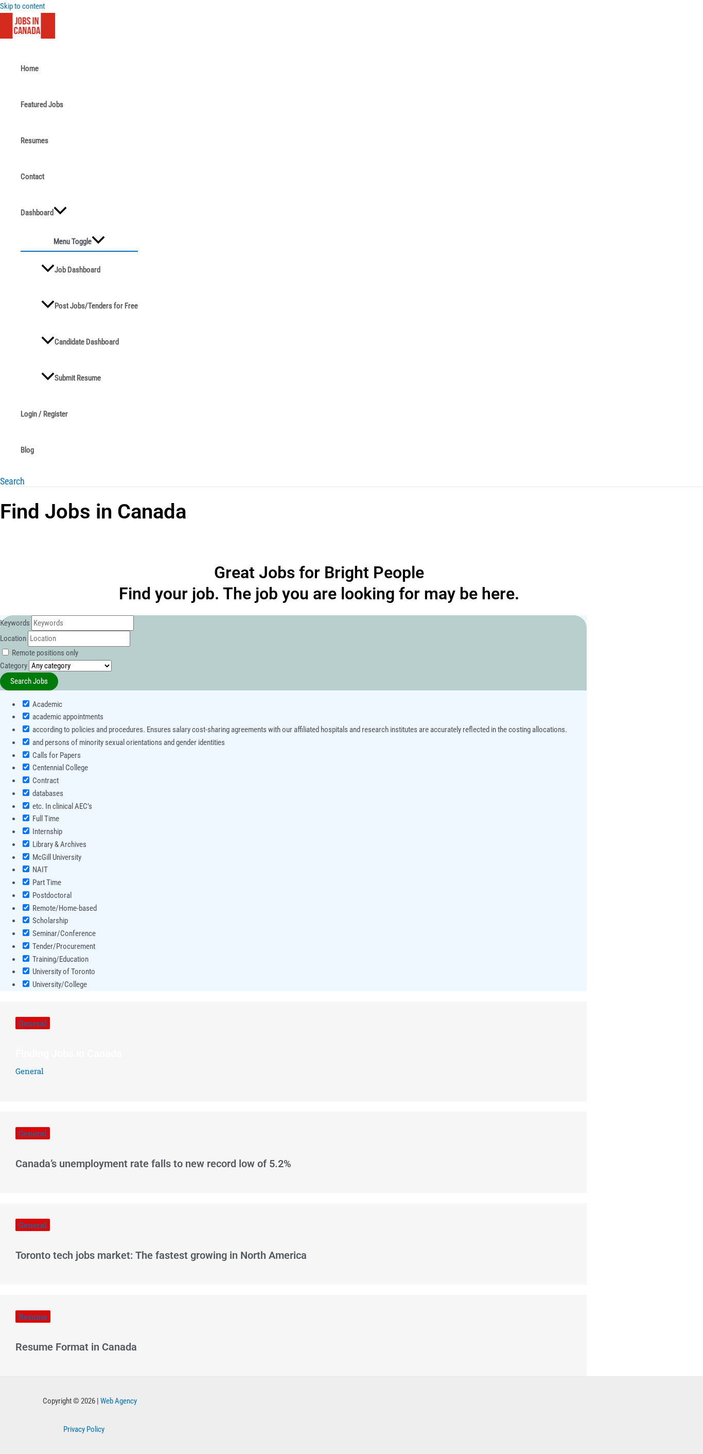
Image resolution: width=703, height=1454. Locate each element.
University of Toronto (63, 971)
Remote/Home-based (64, 908)
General (33, 1023)
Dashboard (37, 212)
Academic (46, 704)
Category (13, 665)
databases (47, 793)
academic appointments (67, 716)
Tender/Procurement (63, 946)
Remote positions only (45, 652)
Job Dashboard (77, 269)
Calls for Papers (56, 755)
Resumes (34, 140)
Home (30, 68)
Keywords (15, 623)
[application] (60, 213)
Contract (45, 780)
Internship (46, 831)
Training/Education (60, 959)
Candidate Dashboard (87, 342)
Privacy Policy (83, 1429)
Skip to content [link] (22, 6)
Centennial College (59, 767)
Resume (33, 1316)
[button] (12, 481)
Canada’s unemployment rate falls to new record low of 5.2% (153, 1163)
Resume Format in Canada (76, 1347)
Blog (27, 450)
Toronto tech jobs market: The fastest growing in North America (161, 1255)
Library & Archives (58, 844)
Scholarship (49, 920)
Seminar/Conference (63, 933)
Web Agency (118, 1401)
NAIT (39, 869)
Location (13, 638)
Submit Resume (78, 378)
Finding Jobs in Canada (68, 1053)
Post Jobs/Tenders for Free (96, 305)
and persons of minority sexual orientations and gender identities (128, 742)
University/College (59, 984)
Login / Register (44, 414)
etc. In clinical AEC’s (61, 806)
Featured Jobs (42, 104)
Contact (32, 176)
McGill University (56, 857)
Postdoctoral (51, 895)
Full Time (45, 818)
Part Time (46, 882)
